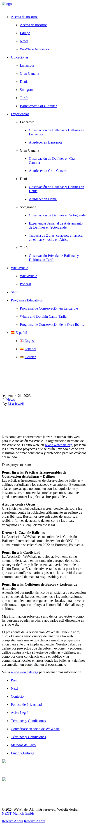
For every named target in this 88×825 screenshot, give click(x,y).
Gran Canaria (29, 73)
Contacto (17, 696)
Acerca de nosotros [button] (24, 17)
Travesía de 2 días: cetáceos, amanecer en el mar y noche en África (56, 237)
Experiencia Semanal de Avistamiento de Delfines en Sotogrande (56, 225)
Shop (14, 292)
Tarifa (24, 98)
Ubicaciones (19, 57)
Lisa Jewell (16, 404)
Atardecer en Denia (43, 199)
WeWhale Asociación (35, 49)
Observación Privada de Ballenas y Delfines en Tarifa (54, 258)
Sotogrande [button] (28, 207)
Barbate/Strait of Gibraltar (38, 106)
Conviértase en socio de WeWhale (35, 729)
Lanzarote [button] (27, 122)
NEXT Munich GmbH (18, 813)
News (24, 41)
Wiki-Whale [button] (19, 268)
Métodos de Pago (23, 745)
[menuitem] (48, 33)
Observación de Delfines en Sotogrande (57, 215)
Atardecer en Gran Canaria (48, 171)
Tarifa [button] (24, 248)
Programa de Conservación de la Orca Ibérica (52, 324)
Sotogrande (28, 90)
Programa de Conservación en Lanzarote (49, 308)
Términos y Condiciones (28, 721)
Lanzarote (27, 65)
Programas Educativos (27, 300)
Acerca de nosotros (33, 25)
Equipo (25, 33)
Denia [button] (24, 179)
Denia (24, 81)
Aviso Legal (19, 713)
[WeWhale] (44, 6)
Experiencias (20, 114)
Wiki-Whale (28, 276)
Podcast (25, 284)
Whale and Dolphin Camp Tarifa (43, 316)
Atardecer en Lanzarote (45, 142)
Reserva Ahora (12, 821)
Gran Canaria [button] (29, 150)
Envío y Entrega (22, 753)
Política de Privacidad (26, 704)
